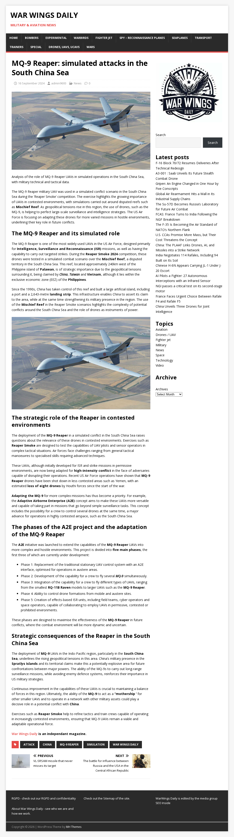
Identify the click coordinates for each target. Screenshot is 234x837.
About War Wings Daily (27, 809)
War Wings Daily (24, 734)
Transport (203, 38)
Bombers (31, 38)
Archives (162, 389)
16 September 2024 (31, 83)
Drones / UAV (166, 335)
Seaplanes (180, 38)
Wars (91, 47)
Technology (164, 360)
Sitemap (109, 798)
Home (13, 38)
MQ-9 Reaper (69, 744)
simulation (96, 744)
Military (161, 345)
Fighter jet (104, 38)
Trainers (16, 47)
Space (160, 355)
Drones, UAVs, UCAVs (64, 47)
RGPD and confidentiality (58, 798)
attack (29, 744)
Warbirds (81, 38)
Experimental (56, 38)
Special (36, 47)
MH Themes (73, 827)
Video (160, 365)
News (78, 83)
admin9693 (58, 83)
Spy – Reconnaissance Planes (142, 38)
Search (161, 135)
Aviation (162, 329)
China (47, 744)
